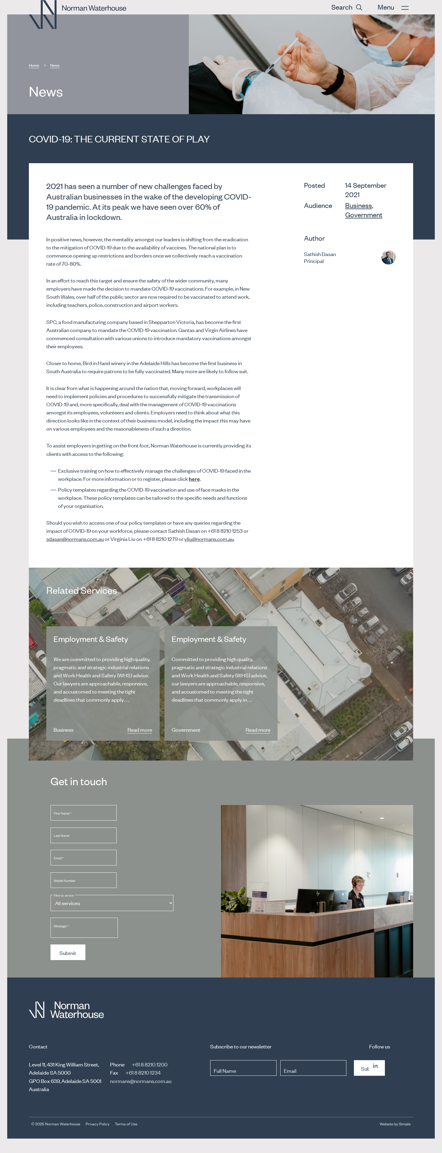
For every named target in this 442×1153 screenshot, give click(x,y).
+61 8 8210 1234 (143, 1072)
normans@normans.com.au (140, 1080)
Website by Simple (395, 1124)
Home (34, 65)
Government (363, 214)
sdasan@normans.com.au (75, 538)
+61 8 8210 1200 (149, 1064)
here (194, 478)
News (55, 65)
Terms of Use (126, 1124)
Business (358, 205)
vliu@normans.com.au (209, 538)
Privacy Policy (97, 1124)
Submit (68, 952)
